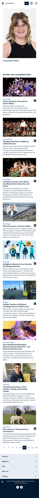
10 (21, 447)
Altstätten (6, 427)
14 (36, 447)
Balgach (6, 302)
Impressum (31, 481)
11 (24, 447)
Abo (26, 3)
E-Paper (5, 476)
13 (32, 447)
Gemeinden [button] (10, 3)
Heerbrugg (6, 99)
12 (28, 447)
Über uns (5, 471)
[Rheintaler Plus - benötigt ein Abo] (35, 100)
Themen (5, 456)
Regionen (5, 461)
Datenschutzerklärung (20, 483)
